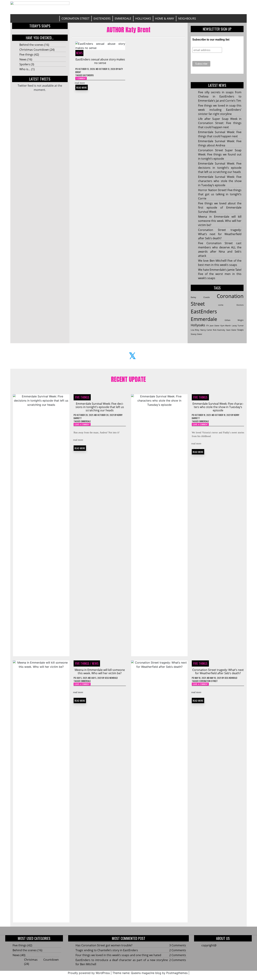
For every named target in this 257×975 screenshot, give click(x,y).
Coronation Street (76, 18)
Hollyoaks (143, 18)
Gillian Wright (234, 320)
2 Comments (177, 950)
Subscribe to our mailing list (210, 39)
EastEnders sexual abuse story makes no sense (100, 61)
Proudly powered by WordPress (89, 973)
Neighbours (187, 18)
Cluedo (206, 297)
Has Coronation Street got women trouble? (104, 945)
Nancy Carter (206, 330)
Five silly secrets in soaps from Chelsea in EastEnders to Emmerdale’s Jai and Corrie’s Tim (219, 96)
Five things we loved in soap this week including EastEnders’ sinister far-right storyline (219, 110)
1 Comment (81, 78)
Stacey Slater (196, 334)
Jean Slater (214, 325)
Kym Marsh (225, 325)
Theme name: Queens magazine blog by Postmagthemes (150, 973)
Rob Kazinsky (219, 330)
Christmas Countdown (34, 50)
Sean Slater (231, 330)
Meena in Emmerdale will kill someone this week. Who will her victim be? (219, 221)
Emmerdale (123, 18)
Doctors (240, 305)
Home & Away (164, 18)
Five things (26, 54)
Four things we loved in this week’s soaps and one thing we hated (118, 955)
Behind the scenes (31, 45)
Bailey (193, 297)
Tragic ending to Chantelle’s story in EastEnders (107, 950)
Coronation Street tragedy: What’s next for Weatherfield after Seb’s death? (219, 234)
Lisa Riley (195, 330)
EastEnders (102, 18)
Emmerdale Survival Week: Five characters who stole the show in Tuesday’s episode (219, 181)
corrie (220, 305)
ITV (207, 325)
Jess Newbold (111, 677)
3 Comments (177, 945)
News (23, 59)
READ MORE (81, 87)
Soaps (240, 329)
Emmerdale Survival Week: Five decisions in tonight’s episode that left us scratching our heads (219, 168)
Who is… (25, 69)
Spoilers (24, 64)
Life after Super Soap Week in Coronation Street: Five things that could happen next (219, 123)
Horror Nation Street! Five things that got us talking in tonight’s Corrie (219, 194)
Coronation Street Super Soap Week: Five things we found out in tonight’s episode (219, 154)
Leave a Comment (82, 424)
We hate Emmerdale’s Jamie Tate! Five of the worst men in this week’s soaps (219, 274)
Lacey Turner (238, 325)
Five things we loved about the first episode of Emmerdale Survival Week (219, 207)
